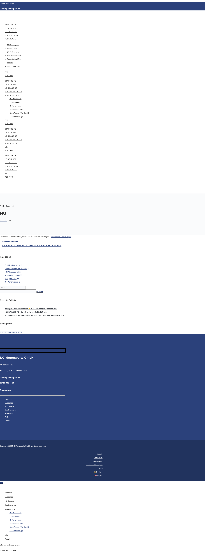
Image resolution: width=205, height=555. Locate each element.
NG (20, 332)
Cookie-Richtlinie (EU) (94, 465)
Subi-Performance (14, 55)
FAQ (6, 72)
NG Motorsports (13, 45)
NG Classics (11, 32)
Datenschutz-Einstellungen (61, 237)
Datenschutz (97, 461)
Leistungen (10, 28)
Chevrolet (4, 332)
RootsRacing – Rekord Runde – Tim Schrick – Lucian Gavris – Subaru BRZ (34, 315)
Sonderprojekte (13, 35)
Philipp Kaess (12, 48)
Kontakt (9, 76)
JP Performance (13, 52)
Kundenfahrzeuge (14, 66)
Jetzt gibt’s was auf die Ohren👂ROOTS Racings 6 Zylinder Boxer (31, 309)
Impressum (98, 458)
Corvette (13, 332)
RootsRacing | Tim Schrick (19, 113)
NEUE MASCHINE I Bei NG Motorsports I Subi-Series (26, 312)
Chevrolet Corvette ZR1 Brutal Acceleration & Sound (31, 245)
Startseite (10, 25)
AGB (100, 468)
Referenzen (11, 39)
